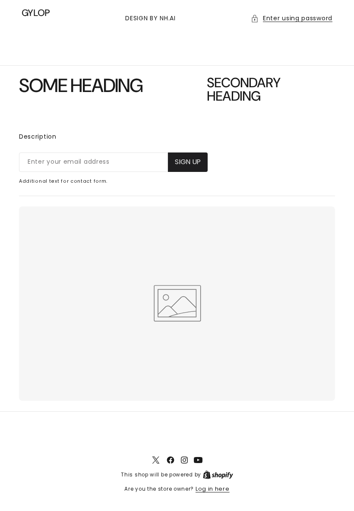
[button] (291, 18)
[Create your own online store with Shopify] (218, 474)
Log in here (213, 489)
